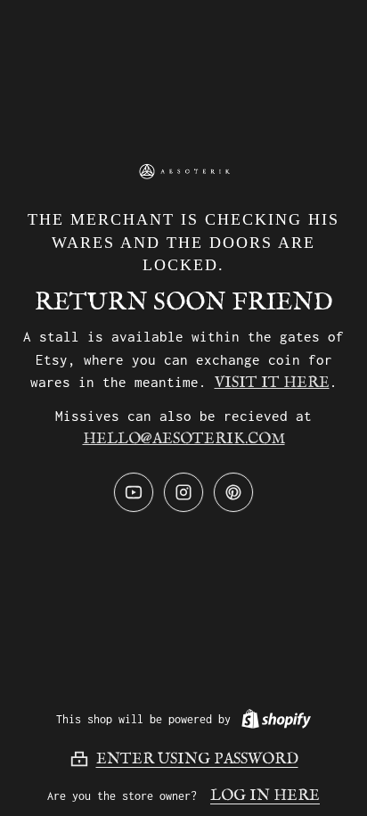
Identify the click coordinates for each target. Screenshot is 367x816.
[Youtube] (133, 492)
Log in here (265, 796)
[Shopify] (272, 718)
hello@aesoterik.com (184, 439)
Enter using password (197, 759)
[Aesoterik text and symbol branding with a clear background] (183, 171)
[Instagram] (183, 492)
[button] (183, 759)
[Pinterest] (233, 492)
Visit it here (272, 383)
